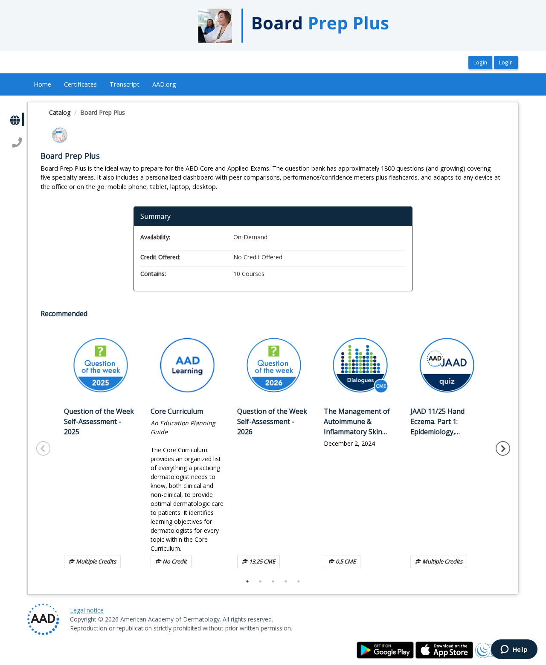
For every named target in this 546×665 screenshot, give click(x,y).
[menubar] (105, 84)
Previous (43, 448)
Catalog (59, 112)
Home (42, 84)
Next (503, 448)
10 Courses (248, 274)
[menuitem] (42, 84)
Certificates (80, 84)
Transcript (124, 84)
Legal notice (87, 610)
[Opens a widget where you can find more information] (514, 650)
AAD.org (164, 84)
